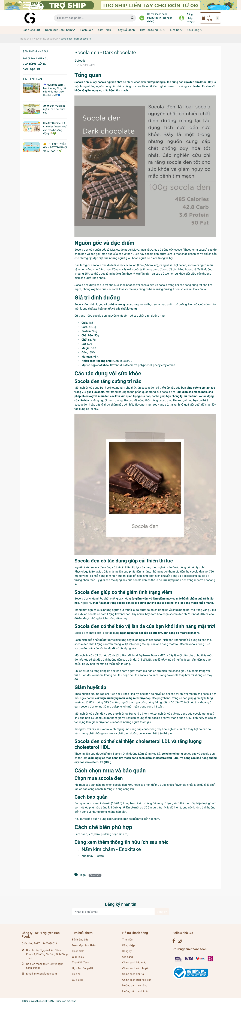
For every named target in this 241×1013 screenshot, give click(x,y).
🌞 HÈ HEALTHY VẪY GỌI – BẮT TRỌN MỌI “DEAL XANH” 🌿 (55, 147)
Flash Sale (78, 951)
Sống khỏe (95, 875)
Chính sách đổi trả (133, 974)
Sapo (73, 1001)
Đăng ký (191, 21)
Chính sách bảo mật (134, 962)
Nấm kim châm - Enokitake (111, 849)
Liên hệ (76, 974)
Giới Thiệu (78, 956)
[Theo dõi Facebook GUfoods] (174, 940)
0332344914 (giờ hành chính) (159, 19)
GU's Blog (77, 979)
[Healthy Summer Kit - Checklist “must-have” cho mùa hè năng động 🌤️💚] (31, 126)
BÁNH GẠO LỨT (31, 69)
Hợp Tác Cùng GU (82, 968)
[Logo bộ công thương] (190, 972)
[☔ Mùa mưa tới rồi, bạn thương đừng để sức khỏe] (31, 88)
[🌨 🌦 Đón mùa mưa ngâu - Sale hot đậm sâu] (31, 109)
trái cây (91, 729)
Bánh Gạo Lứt (80, 939)
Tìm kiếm (127, 939)
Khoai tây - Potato (93, 856)
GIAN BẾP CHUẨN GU (34, 63)
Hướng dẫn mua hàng (134, 985)
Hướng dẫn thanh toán (135, 991)
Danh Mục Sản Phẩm (84, 945)
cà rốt (86, 567)
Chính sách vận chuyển (135, 968)
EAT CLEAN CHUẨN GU (35, 58)
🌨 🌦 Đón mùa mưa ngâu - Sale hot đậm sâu (54, 109)
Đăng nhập (190, 16)
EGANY (50, 1001)
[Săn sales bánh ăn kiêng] (120, 5)
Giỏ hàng (127, 956)
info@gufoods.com (45, 973)
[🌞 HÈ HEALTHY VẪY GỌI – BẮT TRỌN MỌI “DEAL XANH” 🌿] (31, 147)
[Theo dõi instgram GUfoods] (180, 940)
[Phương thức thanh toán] (194, 958)
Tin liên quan (32, 79)
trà (107, 729)
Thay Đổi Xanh (80, 962)
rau (99, 729)
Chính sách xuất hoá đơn (136, 979)
